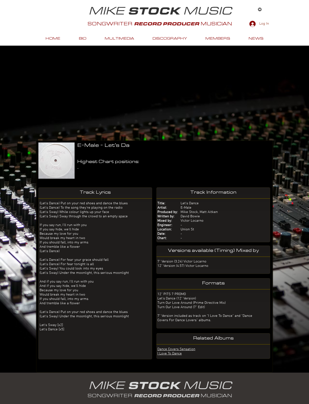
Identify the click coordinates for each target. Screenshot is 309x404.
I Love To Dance (169, 353)
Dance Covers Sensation (176, 349)
